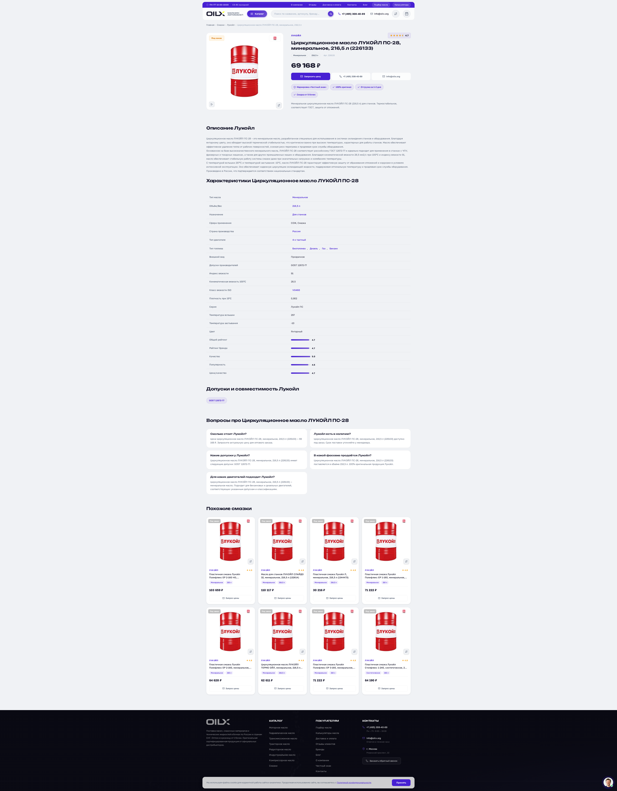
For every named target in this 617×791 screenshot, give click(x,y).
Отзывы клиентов (325, 744)
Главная (210, 25)
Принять (401, 782)
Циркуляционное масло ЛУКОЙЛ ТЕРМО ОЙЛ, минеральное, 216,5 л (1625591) (280, 667)
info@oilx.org (381, 13)
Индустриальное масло (282, 754)
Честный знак (323, 765)
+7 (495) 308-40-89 (353, 13)
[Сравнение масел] (396, 14)
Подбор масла (381, 5)
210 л (229, 582)
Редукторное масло (280, 749)
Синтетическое (373, 673)
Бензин (334, 248)
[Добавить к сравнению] (279, 105)
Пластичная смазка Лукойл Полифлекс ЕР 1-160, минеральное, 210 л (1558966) (385, 577)
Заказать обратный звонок (384, 761)
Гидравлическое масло (282, 733)
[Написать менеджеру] (608, 782)
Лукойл (231, 25)
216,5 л (315, 55)
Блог (365, 5)
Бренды (320, 749)
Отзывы (312, 5)
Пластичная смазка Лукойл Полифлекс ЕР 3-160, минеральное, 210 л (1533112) (333, 667)
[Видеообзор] (212, 104)
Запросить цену (312, 76)
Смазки (220, 25)
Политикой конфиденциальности (354, 782)
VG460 (296, 290)
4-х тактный (299, 239)
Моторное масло (278, 727)
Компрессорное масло (281, 760)
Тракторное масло (279, 744)
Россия (296, 231)
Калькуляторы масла (327, 733)
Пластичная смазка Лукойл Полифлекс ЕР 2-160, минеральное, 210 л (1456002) (229, 667)
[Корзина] (407, 14)
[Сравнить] (250, 561)
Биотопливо (299, 248)
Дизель (314, 248)
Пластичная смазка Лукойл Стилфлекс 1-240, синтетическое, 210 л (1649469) (386, 667)
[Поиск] (330, 14)
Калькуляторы (402, 5)
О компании (297, 5)
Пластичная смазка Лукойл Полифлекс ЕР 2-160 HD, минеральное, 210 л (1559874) (226, 577)
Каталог (259, 13)
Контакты (352, 5)
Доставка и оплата (332, 5)
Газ (323, 248)
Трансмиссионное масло (283, 738)
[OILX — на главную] (224, 14)
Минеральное (299, 55)
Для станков (299, 214)
